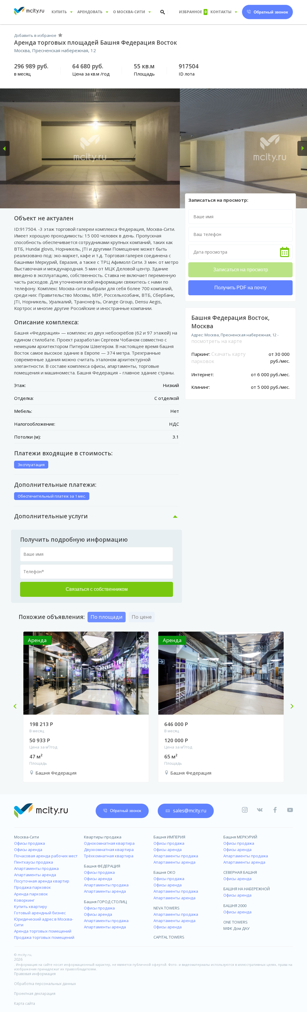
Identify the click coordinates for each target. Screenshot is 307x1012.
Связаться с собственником (97, 589)
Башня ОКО (164, 872)
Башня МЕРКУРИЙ (240, 837)
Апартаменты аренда (35, 874)
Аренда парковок (31, 894)
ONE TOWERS (235, 922)
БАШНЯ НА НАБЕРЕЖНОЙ (246, 888)
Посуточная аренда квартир (41, 881)
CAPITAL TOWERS (169, 937)
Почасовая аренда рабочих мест (46, 856)
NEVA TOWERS (167, 908)
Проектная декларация (34, 993)
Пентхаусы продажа (33, 862)
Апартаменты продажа (36, 868)
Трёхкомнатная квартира (108, 856)
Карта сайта (24, 1003)
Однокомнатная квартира (109, 843)
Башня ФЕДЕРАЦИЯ (102, 866)
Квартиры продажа (102, 837)
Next (289, 707)
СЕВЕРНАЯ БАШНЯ (240, 872)
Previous (17, 707)
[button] (5, 148)
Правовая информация (35, 973)
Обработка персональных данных (45, 983)
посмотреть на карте (216, 341)
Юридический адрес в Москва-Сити (43, 921)
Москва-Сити (26, 837)
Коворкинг (24, 900)
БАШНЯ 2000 (234, 905)
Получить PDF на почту (240, 287)
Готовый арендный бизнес (40, 912)
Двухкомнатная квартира (109, 849)
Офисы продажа (29, 843)
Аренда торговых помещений (42, 931)
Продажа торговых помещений (44, 937)
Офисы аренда (28, 849)
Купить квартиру (30, 906)
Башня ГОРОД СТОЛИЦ (105, 901)
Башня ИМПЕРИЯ (169, 837)
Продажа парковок (32, 887)
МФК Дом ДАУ (236, 928)
